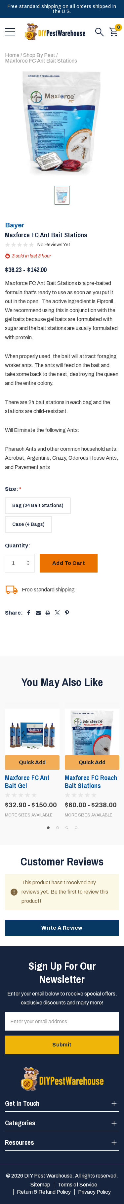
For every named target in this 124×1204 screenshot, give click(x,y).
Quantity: (17, 545)
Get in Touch (22, 1103)
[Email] (38, 612)
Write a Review (62, 928)
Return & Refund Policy (44, 1192)
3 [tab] (66, 827)
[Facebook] (28, 612)
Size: (13, 489)
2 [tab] (57, 827)
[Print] (47, 612)
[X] (57, 612)
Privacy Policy (94, 1192)
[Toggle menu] (10, 32)
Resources (19, 1142)
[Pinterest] (66, 612)
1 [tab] (48, 827)
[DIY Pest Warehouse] (55, 32)
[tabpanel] (32, 759)
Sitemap (40, 1184)
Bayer (14, 225)
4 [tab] (76, 827)
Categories (20, 1122)
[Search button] (99, 31)
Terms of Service (77, 1184)
